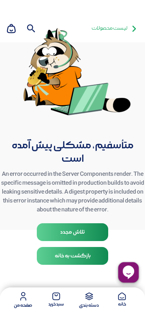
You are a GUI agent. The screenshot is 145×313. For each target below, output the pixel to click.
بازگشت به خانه (73, 256)
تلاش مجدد (72, 232)
